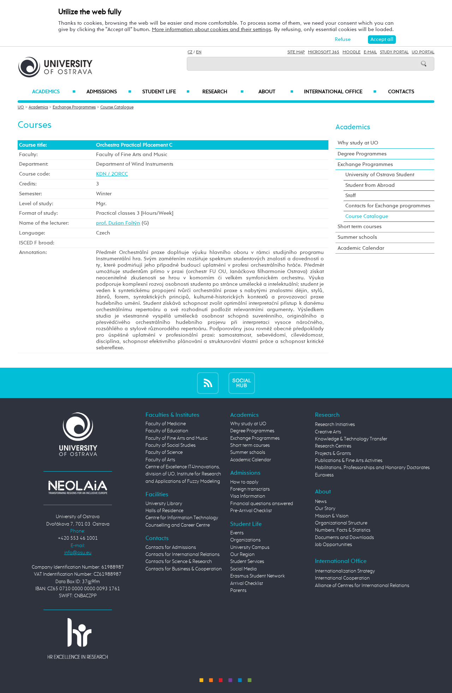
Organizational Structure (341, 523)
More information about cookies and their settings (211, 29)
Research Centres (333, 446)
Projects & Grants (333, 453)
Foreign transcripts (250, 489)
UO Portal (423, 52)
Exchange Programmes (74, 107)
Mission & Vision (332, 516)
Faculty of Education (166, 430)
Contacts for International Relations (182, 554)
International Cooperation (342, 578)
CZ (190, 52)
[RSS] (208, 383)
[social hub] (241, 383)
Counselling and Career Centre (177, 525)
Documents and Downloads (344, 537)
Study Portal (394, 52)
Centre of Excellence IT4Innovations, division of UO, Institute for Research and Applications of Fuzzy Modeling (183, 474)
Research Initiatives (335, 424)
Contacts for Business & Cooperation (183, 569)
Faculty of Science (164, 452)
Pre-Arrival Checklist (251, 510)
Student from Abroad (370, 185)
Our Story (325, 508)
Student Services (247, 561)
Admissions (109, 91)
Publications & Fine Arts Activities (348, 460)
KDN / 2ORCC (112, 174)
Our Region (242, 554)
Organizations (245, 540)
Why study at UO (358, 143)
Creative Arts (328, 432)
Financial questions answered (261, 503)
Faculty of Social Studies (170, 445)
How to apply (244, 482)
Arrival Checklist (246, 583)
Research (222, 91)
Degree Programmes (362, 153)
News (321, 501)
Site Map (296, 52)
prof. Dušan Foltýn (118, 223)
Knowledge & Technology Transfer (351, 439)
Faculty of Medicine (165, 423)
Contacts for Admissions (170, 547)
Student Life (166, 91)
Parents (238, 590)
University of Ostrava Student (379, 174)
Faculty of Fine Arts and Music (176, 438)
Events (237, 533)
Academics (54, 91)
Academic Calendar (361, 248)
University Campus (249, 547)
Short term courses (360, 226)
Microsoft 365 (323, 52)
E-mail (370, 52)
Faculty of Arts (160, 459)
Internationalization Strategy (345, 571)
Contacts (401, 91)
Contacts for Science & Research (178, 561)
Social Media (243, 569)
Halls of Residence (164, 510)
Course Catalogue (116, 107)
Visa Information (247, 496)
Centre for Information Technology (181, 517)
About (275, 91)
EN (198, 52)
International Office (340, 91)
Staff (350, 195)
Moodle (352, 52)
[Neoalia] (78, 487)
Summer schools (357, 237)
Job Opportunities (333, 544)
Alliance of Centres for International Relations (362, 585)
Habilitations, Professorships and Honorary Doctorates (372, 467)
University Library (163, 503)
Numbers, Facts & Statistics (342, 530)
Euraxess (324, 475)
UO (21, 107)
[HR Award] (78, 638)
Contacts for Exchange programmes (387, 205)
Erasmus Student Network (257, 576)
